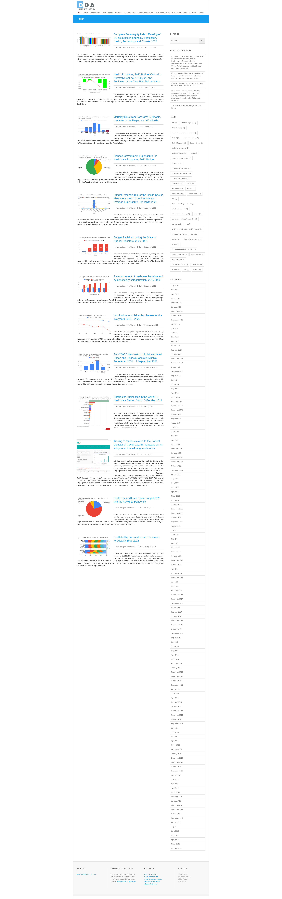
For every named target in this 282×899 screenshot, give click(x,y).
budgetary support (191, 138)
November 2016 (177, 625)
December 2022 (177, 457)
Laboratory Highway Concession (184, 219)
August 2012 (175, 822)
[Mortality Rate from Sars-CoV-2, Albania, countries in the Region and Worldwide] (94, 126)
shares (175, 244)
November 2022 (177, 462)
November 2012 (177, 809)
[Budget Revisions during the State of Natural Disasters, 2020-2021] (94, 246)
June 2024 (175, 384)
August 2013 (175, 775)
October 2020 (176, 565)
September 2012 (177, 818)
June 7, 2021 (148, 406)
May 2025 (174, 337)
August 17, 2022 (149, 87)
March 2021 (175, 547)
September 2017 (177, 603)
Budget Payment (179, 143)
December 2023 (177, 406)
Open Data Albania (128, 47)
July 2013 (174, 779)
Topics (110, 13)
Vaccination (197, 264)
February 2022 (176, 500)
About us (85, 13)
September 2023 (177, 419)
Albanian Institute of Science (86, 874)
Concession (177, 163)
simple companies (179, 254)
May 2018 (174, 586)
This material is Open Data (126, 881)
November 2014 (177, 715)
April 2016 (174, 655)
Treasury (118, 13)
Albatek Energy (178, 128)
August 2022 (175, 474)
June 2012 (175, 831)
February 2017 (176, 612)
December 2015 (177, 672)
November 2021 (177, 513)
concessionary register (181, 178)
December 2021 (177, 509)
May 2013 (174, 784)
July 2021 (174, 530)
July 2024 (174, 380)
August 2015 (175, 689)
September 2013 (177, 771)
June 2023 (175, 431)
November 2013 (177, 762)
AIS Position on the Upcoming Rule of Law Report (186, 107)
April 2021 (174, 543)
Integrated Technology (181, 214)
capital (193, 153)
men (188, 224)
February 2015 (176, 702)
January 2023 (176, 453)
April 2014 (174, 741)
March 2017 (175, 608)
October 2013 (176, 767)
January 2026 (176, 307)
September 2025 (177, 320)
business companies (180, 148)
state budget (197, 254)
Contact (201, 13)
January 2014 (176, 754)
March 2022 (175, 496)
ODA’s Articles (95, 13)
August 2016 (175, 638)
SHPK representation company (184, 249)
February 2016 (176, 663)
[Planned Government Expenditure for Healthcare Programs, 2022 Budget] (94, 165)
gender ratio (177, 188)
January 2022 (176, 505)
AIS (174, 123)
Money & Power (176, 13)
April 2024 (174, 393)
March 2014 (175, 745)
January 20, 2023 (149, 47)
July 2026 (174, 285)
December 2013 (177, 758)
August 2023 (175, 423)
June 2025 (175, 333)
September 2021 (177, 522)
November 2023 (177, 410)
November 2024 (177, 363)
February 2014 (176, 749)
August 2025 (175, 324)
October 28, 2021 (149, 247)
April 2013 (174, 788)
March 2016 (175, 659)
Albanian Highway (188, 123)
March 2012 (175, 844)
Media (104, 13)
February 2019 (176, 573)
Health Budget (178, 193)
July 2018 (174, 582)
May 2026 (174, 290)
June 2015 (175, 693)
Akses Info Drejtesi (190, 13)
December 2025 (177, 311)
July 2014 (174, 728)
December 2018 (177, 578)
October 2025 (176, 316)
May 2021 (174, 539)
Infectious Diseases (180, 209)
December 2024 (177, 358)
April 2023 (174, 440)
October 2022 (176, 466)
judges (197, 214)
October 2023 (176, 414)
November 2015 (177, 676)
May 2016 (174, 651)
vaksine (176, 269)
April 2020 (174, 569)
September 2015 (177, 685)
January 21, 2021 (149, 547)
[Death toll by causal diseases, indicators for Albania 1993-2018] (94, 546)
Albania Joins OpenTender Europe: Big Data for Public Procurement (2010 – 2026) (187, 84)
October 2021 (176, 517)
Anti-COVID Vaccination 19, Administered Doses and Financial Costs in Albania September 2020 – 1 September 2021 (138, 358)
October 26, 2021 (149, 286)
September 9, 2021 (150, 367)
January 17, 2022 (149, 208)
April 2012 (174, 840)
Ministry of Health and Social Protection (187, 229)
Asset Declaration (150, 874)
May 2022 (174, 487)
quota (194, 234)
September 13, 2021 (150, 325)
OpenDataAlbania (179, 234)
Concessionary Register (145, 13)
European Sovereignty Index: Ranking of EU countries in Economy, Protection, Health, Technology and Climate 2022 (137, 38)
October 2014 (176, 719)
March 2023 (175, 444)
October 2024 (176, 367)
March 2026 (175, 298)
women (197, 269)
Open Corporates (129, 13)
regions (175, 239)
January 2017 (176, 616)
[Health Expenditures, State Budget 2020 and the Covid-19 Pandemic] (94, 507)
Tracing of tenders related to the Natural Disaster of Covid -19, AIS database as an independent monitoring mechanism (138, 445)
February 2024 (176, 401)
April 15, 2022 (148, 126)
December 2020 (177, 560)
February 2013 (176, 797)
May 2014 (174, 736)
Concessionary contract (181, 173)
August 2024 (175, 376)
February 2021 (176, 552)
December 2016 (177, 620)
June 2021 (175, 535)
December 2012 (177, 805)
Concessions (177, 183)
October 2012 (176, 814)
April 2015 (174, 698)
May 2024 (174, 389)
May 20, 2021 (148, 454)
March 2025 (175, 346)
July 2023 (174, 427)
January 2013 (176, 801)
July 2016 (174, 642)
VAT (186, 269)
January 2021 (176, 556)
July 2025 (174, 328)
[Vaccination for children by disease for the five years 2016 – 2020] (94, 324)
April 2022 (174, 492)
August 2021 (175, 526)
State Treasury (178, 259)
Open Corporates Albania (153, 879)
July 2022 (174, 479)
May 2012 (174, 835)
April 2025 (174, 341)
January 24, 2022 (149, 165)
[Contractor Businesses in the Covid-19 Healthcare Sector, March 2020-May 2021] (94, 413)
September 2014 (177, 724)
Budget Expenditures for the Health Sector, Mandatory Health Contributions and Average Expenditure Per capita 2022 (138, 198)
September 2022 (177, 470)
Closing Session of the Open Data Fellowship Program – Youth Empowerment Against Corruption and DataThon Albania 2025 (187, 75)
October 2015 (176, 681)
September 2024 (177, 371)
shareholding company (193, 239)
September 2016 (177, 633)
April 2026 (174, 294)
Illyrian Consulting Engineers (183, 204)
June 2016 (175, 646)
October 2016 (176, 629)
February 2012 (176, 848)
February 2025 (176, 350)
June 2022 (175, 483)
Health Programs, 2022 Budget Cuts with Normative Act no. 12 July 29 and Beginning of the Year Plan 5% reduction (137, 78)
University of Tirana (180, 264)
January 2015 (176, 706)
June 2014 (175, 732)
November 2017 (177, 599)
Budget (175, 138)
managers (176, 224)
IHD (174, 199)
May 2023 (174, 436)
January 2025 (176, 354)
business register (179, 153)
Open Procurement (162, 13)
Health (190, 188)
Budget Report (196, 143)
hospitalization (194, 193)
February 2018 (176, 590)
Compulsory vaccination (181, 158)
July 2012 (174, 827)
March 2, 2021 (148, 508)
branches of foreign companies (184, 133)
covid (190, 183)
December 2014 (177, 711)
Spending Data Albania (152, 881)
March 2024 (175, 397)
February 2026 (176, 303)
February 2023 (176, 449)
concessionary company (181, 168)
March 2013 (175, 792)
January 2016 (176, 668)
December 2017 (177, 595)
